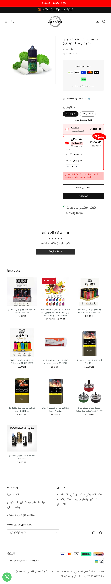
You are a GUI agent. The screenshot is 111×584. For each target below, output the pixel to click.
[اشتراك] (56, 532)
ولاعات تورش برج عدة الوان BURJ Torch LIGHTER (22, 311)
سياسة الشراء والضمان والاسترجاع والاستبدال (26, 504)
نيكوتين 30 (70, 114)
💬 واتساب (13, 495)
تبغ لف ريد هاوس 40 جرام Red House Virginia (55, 410)
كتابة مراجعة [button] (55, 251)
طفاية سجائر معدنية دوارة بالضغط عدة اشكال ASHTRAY (89, 410)
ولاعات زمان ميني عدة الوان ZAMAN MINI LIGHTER (89, 311)
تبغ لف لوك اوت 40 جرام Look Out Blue (89, 362)
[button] (6, 21)
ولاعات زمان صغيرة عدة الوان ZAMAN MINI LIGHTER (22, 362)
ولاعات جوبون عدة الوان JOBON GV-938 (22, 457)
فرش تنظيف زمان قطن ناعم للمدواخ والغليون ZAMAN (55, 362)
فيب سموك (97, 572)
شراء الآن (83, 196)
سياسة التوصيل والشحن (21, 515)
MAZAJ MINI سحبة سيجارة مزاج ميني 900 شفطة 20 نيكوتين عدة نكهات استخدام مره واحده (55, 312)
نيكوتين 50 (88, 114)
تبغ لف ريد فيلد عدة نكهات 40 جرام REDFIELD (22, 410)
